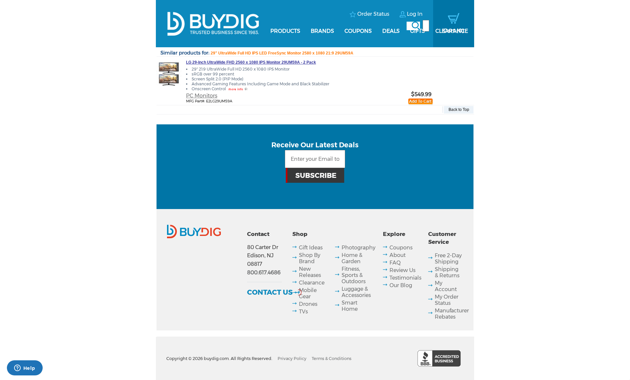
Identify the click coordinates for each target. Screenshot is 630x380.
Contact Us (270, 292)
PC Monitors (201, 96)
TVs (303, 311)
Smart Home (350, 306)
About (397, 255)
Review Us (402, 270)
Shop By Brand (309, 258)
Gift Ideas (311, 247)
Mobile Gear (308, 293)
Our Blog (400, 285)
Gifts (417, 31)
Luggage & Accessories (356, 292)
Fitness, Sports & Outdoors (354, 275)
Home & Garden (352, 258)
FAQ (395, 263)
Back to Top (459, 109)
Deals (391, 31)
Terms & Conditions (331, 358)
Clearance (451, 31)
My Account (446, 286)
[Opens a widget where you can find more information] (25, 368)
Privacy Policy (292, 358)
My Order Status (446, 300)
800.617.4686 (264, 272)
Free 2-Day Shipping (448, 258)
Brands (322, 31)
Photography (358, 247)
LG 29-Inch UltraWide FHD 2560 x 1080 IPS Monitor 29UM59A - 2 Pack (251, 62)
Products (285, 31)
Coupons (358, 31)
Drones (308, 304)
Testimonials (405, 278)
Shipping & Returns (447, 272)
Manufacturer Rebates (452, 313)
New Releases (310, 272)
